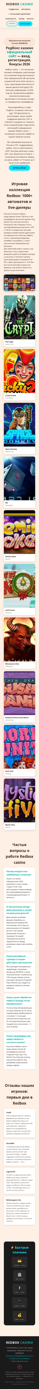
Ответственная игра (19, 1361)
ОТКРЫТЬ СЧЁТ (25, 24)
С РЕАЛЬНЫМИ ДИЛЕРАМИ (19, 14)
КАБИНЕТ (12, 23)
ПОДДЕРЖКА (14, 9)
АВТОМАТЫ (25, 9)
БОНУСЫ (30, 19)
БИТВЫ (21, 19)
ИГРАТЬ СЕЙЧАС (19, 168)
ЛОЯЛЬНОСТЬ (10, 19)
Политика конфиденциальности (19, 1356)
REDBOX (19, 4)
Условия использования (19, 1358)
